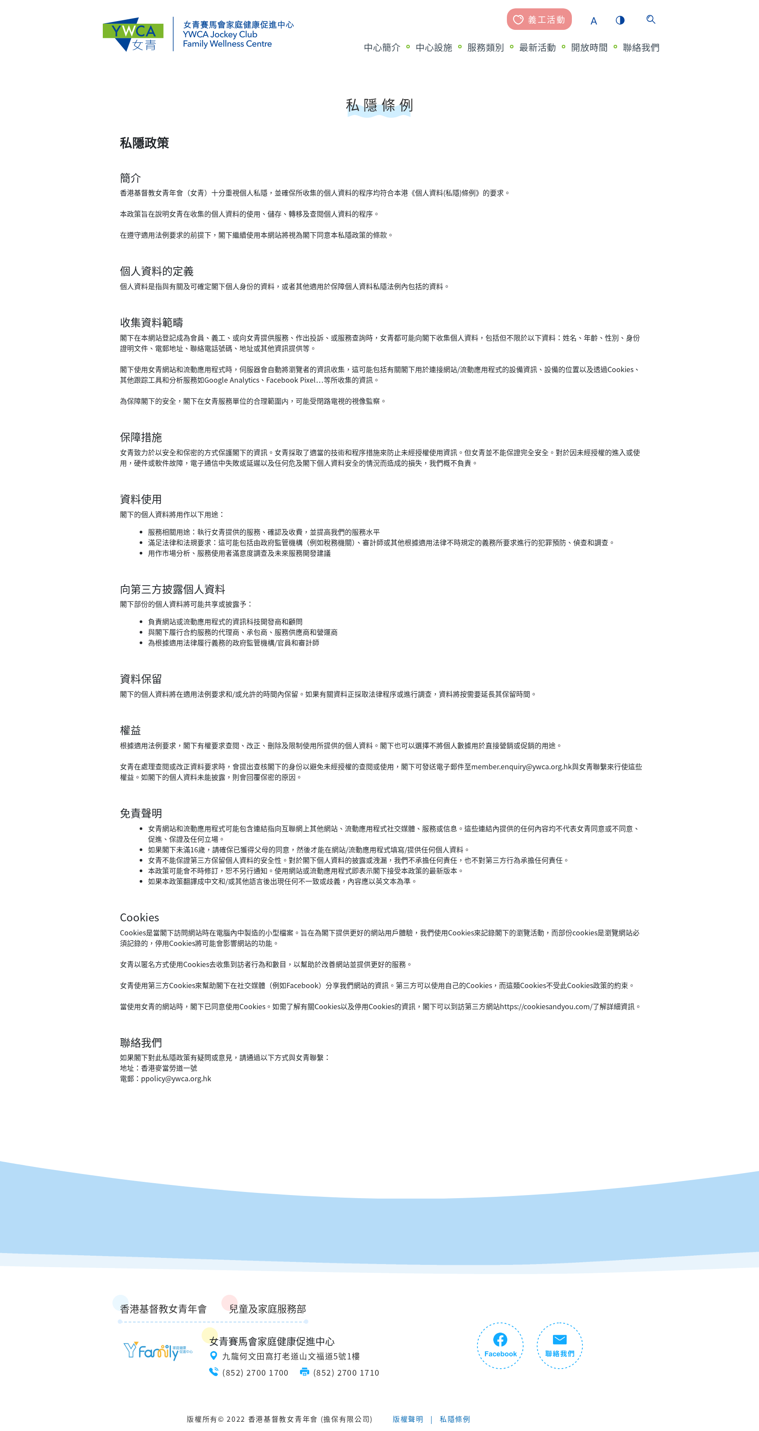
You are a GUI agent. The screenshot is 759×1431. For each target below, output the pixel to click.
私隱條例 (455, 1418)
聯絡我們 (641, 47)
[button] (593, 19)
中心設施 (434, 47)
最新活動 (537, 47)
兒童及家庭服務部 (267, 1308)
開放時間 (589, 47)
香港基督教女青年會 (163, 1308)
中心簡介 (382, 47)
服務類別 (485, 47)
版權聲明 (408, 1418)
